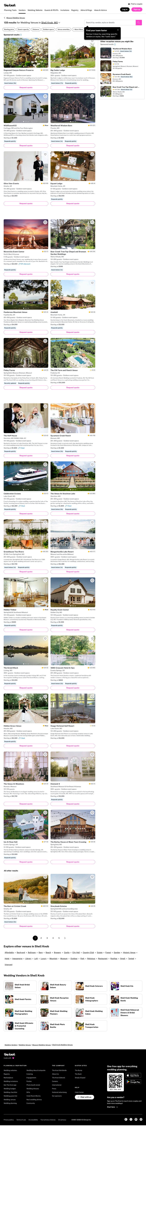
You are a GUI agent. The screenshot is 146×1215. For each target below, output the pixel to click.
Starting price (9, 29)
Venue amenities (64, 29)
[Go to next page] (65, 938)
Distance (36, 29)
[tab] (23, 66)
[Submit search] (139, 22)
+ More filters (78, 29)
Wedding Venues (25, 1045)
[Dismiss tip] (118, 30)
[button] (21, 35)
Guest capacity (23, 29)
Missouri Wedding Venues (15, 18)
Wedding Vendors (11, 1045)
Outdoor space (48, 29)
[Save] (45, 41)
